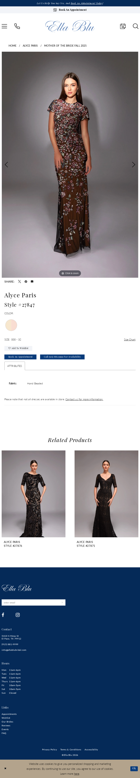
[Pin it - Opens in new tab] (26, 281)
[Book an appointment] (122, 26)
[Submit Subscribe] (62, 602)
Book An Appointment (20, 357)
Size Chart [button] (129, 339)
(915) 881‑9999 (10, 644)
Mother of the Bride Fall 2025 (65, 45)
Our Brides (7, 721)
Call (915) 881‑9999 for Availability (62, 357)
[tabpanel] (70, 165)
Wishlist (6, 717)
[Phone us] (17, 26)
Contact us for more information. (84, 399)
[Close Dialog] (5, 769)
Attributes (14, 366)
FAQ (4, 733)
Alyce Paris (30, 45)
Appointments (9, 714)
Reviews (6, 725)
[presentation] (33, 493)
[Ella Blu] (70, 26)
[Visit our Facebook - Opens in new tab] (3, 615)
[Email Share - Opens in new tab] (32, 281)
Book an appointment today (87, 3)
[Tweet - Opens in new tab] (19, 281)
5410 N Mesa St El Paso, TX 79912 (11, 637)
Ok (134, 768)
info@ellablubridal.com (14, 649)
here (76, 773)
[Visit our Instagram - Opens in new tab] (18, 614)
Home (13, 45)
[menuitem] (17, 26)
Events (5, 729)
